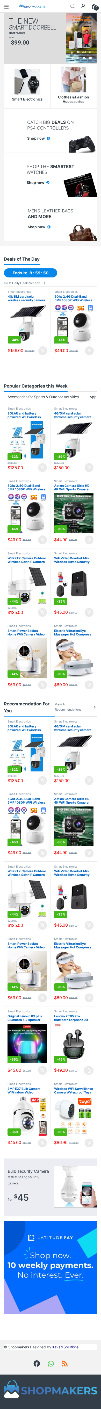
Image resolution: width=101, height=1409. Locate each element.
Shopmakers (18, 1347)
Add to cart (42, 350)
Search (72, 6)
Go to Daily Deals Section (22, 283)
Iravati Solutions (65, 1347)
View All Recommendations (68, 707)
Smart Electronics (19, 292)
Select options (87, 1070)
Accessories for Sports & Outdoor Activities (43, 397)
